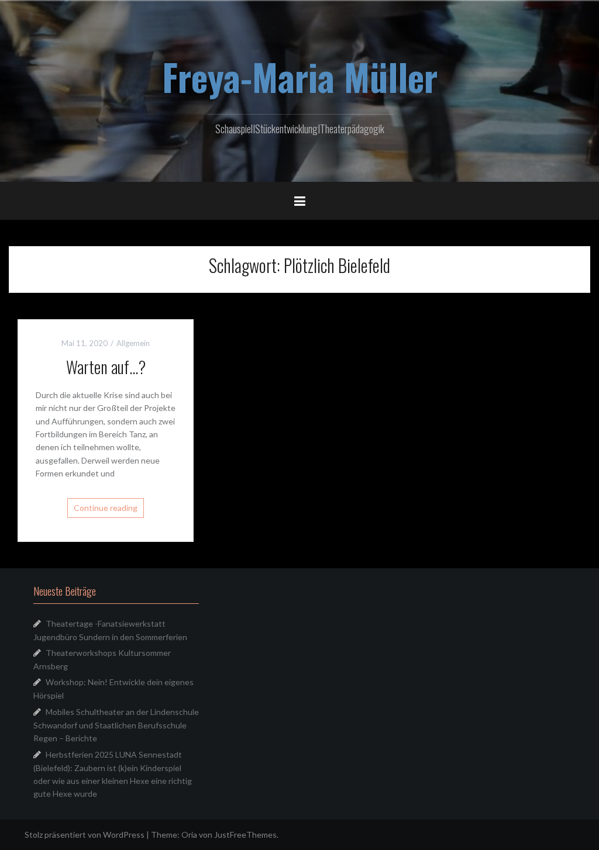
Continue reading (105, 508)
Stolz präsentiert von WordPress (84, 834)
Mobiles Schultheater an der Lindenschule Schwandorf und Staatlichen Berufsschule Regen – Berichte (116, 725)
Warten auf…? (106, 367)
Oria (189, 834)
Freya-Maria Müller (300, 76)
